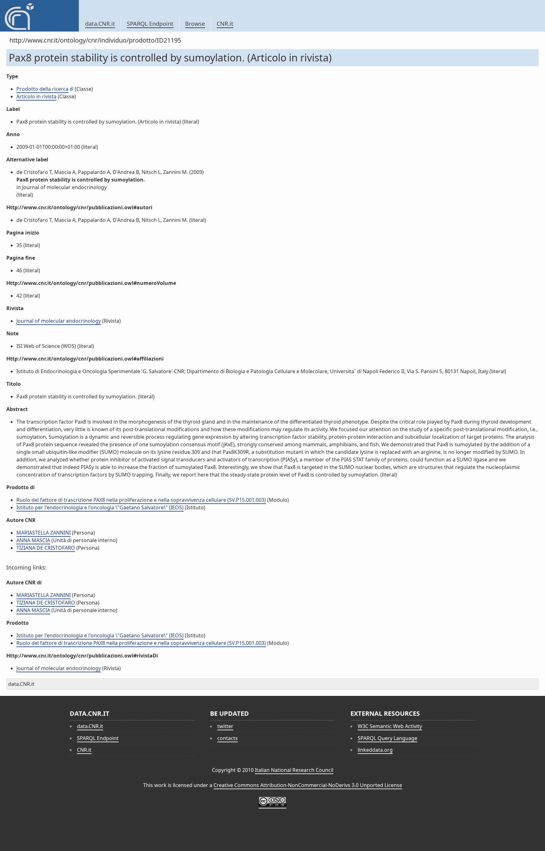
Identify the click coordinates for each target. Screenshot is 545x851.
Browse (195, 23)
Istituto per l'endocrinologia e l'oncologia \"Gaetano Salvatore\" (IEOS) (100, 507)
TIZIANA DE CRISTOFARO (45, 547)
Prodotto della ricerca (42, 88)
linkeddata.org (375, 749)
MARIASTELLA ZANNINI (43, 532)
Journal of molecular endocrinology (58, 320)
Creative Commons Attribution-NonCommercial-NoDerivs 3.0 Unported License (308, 785)
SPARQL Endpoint (150, 23)
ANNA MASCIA (33, 540)
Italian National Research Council (294, 770)
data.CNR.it (100, 23)
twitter (225, 726)
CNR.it (225, 23)
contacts (227, 738)
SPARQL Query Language (387, 738)
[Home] (39, 16)
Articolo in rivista (36, 96)
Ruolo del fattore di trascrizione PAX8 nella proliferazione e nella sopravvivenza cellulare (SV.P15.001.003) (141, 499)
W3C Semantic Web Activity (390, 726)
